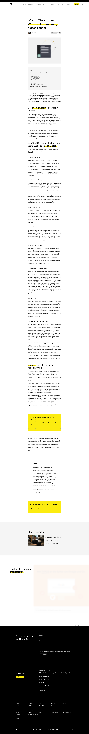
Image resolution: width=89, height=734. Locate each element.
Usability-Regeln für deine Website (39, 492)
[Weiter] (85, 589)
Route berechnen (44, 685)
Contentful (41, 705)
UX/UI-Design (30, 710)
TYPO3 (40, 703)
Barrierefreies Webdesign (33, 714)
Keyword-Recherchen (36, 166)
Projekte (17, 705)
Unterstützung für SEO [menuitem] (35, 76)
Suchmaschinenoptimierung (49, 163)
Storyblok (53, 703)
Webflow (65, 703)
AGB (48, 729)
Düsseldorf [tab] (58, 673)
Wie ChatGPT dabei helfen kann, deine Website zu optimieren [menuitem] (43, 75)
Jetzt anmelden (44, 654)
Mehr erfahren (33, 427)
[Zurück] (38, 589)
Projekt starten (20, 676)
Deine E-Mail (42, 646)
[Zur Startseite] (15, 4)
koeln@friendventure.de (44, 676)
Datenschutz (57, 729)
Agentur (17, 703)
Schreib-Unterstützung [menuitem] (36, 77)
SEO (60, 32)
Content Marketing (55, 712)
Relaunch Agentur (19, 714)
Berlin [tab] (45, 673)
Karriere (17, 710)
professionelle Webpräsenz (48, 485)
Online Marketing (54, 32)
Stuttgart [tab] (65, 673)
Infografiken (41, 710)
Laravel (64, 705)
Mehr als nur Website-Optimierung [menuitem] (37, 84)
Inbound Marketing (67, 712)
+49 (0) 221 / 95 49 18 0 (43, 690)
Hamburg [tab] (51, 673)
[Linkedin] (35, 509)
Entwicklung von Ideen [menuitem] (36, 78)
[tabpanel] (56, 684)
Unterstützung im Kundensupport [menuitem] (37, 82)
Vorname (41, 635)
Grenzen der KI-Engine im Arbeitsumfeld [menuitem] (39, 86)
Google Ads (65, 710)
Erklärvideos (53, 710)
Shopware (53, 705)
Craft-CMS (30, 705)
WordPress (30, 703)
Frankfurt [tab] (72, 673)
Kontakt (17, 712)
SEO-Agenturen (47, 398)
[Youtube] (39, 509)
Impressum (52, 729)
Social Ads (30, 712)
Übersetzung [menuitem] (34, 83)
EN (72, 729)
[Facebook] (31, 509)
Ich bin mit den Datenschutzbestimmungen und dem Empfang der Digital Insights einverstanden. (55, 651)
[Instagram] (42, 509)
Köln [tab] (40, 673)
